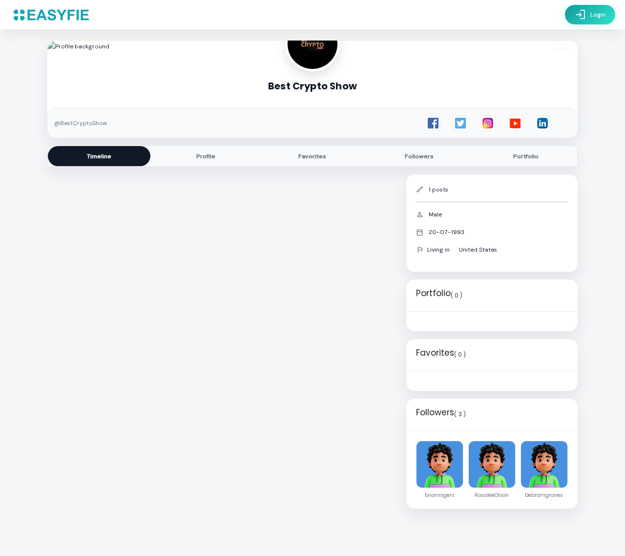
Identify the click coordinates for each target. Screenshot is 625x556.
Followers (419, 156)
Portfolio (526, 156)
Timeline (99, 156)
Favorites (312, 156)
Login (590, 14)
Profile (205, 156)
